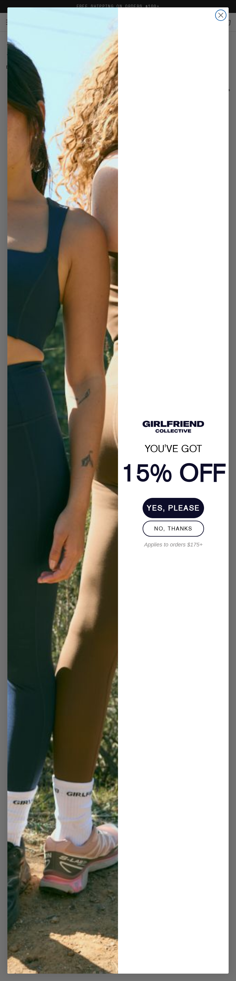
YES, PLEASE (173, 507)
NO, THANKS (173, 528)
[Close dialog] (220, 15)
